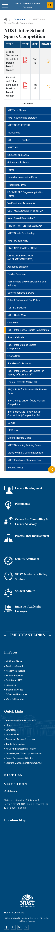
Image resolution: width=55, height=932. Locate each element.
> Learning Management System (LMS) (23, 763)
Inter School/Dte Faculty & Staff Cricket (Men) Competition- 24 (24, 413)
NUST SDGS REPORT (18, 125)
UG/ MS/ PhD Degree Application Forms (25, 194)
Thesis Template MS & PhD (22, 382)
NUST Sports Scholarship (21, 233)
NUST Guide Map (16, 315)
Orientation (13, 322)
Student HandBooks (18, 155)
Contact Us (18, 912)
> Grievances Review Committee (19, 739)
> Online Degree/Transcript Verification (23, 753)
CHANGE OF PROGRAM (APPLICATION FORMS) (20, 257)
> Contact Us (10, 685)
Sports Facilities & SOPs (20, 292)
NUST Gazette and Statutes (22, 117)
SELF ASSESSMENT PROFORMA (25, 210)
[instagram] (51, 502)
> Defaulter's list (12, 734)
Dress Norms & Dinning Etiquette (25, 452)
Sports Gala (13, 356)
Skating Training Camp (19, 437)
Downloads (19, 19)
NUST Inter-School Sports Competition (28, 330)
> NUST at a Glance (13, 661)
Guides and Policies (18, 162)
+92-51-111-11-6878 (16, 784)
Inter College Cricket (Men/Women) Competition (26, 402)
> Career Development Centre (18, 758)
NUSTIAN (12, 147)
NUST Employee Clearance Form (24, 460)
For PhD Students (16, 307)
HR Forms (12, 430)
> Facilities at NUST (13, 680)
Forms (10, 169)
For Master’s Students (19, 363)
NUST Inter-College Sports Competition (21, 346)
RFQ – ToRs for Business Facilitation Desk (27, 391)
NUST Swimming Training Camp (24, 445)
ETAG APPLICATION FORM (22, 248)
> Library (8, 725)
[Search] (50, 5)
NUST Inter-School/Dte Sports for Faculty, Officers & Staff (25, 373)
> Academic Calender (14, 666)
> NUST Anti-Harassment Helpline (20, 749)
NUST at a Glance (16, 110)
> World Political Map (14, 699)
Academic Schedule (18, 266)
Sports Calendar (16, 337)
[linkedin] (51, 486)
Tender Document (16, 274)
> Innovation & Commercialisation (20, 720)
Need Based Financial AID (21, 218)
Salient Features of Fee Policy (23, 300)
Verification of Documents (21, 203)
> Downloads (10, 730)
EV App (11, 422)
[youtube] (51, 494)
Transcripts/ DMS (16, 184)
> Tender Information (14, 744)
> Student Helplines (13, 675)
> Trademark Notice (13, 689)
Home (7, 912)
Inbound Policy (15, 467)
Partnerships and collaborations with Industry (26, 283)
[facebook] (51, 477)
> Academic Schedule (14, 671)
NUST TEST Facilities (18, 140)
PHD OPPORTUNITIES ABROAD (24, 225)
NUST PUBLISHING (17, 240)
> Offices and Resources (15, 694)
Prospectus (13, 132)
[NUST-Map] (24, 850)
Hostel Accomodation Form (22, 177)
